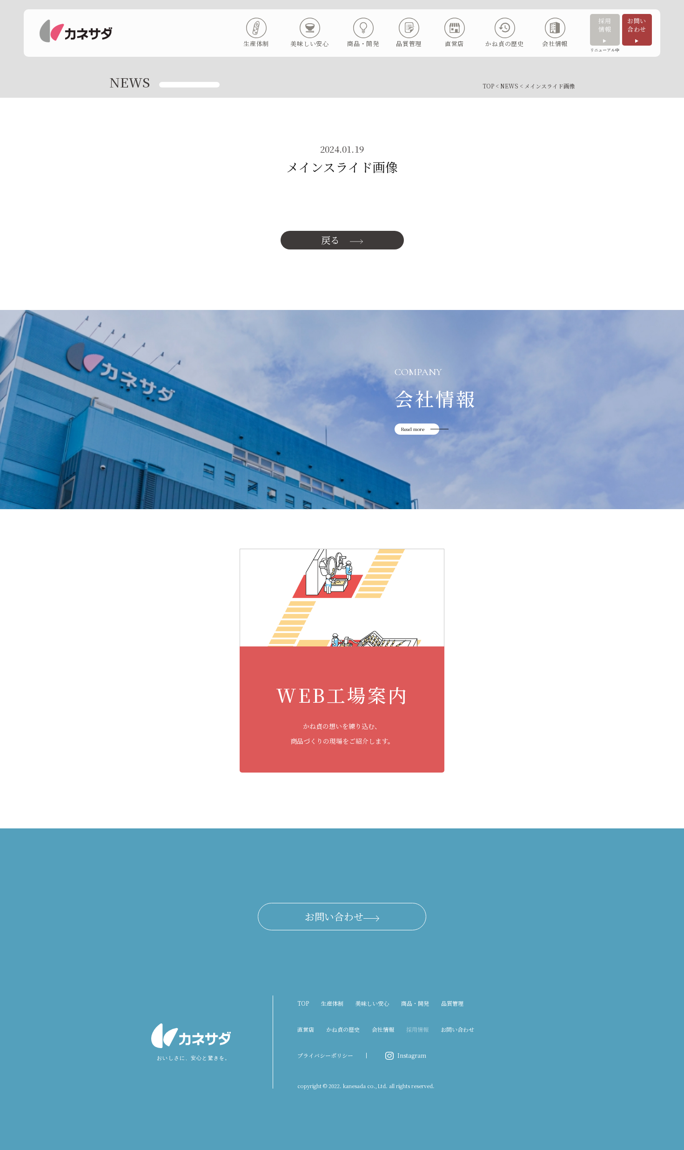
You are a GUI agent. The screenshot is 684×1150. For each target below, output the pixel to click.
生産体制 (332, 1003)
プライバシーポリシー (325, 1055)
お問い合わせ (636, 25)
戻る (330, 240)
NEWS (509, 86)
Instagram (411, 1055)
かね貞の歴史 (343, 1029)
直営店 (305, 1029)
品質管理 (452, 1003)
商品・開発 (415, 1003)
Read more (412, 428)
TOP (488, 86)
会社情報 (383, 1029)
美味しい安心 (372, 1003)
